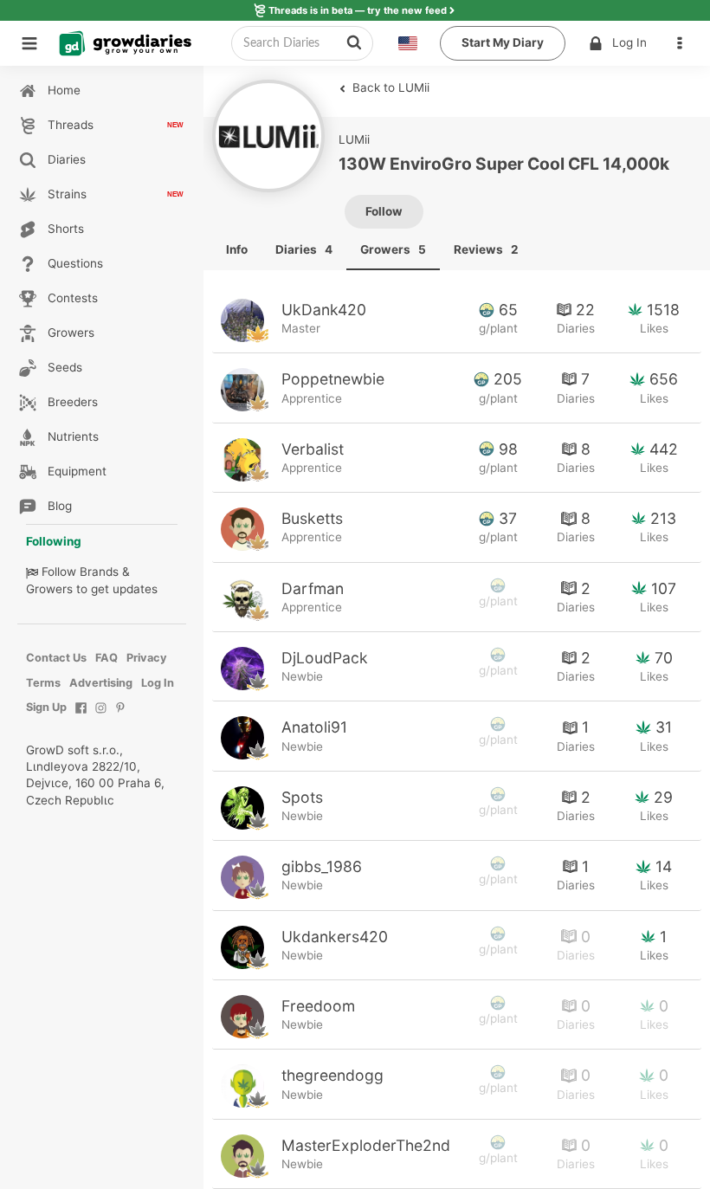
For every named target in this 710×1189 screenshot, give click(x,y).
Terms (43, 682)
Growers (49, 589)
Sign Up (46, 707)
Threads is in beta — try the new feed (357, 10)
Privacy (146, 657)
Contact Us (56, 657)
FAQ (106, 657)
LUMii (354, 139)
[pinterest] (120, 716)
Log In (629, 42)
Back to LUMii (389, 87)
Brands (99, 571)
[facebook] (81, 716)
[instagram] (100, 716)
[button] (684, 43)
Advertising (100, 682)
